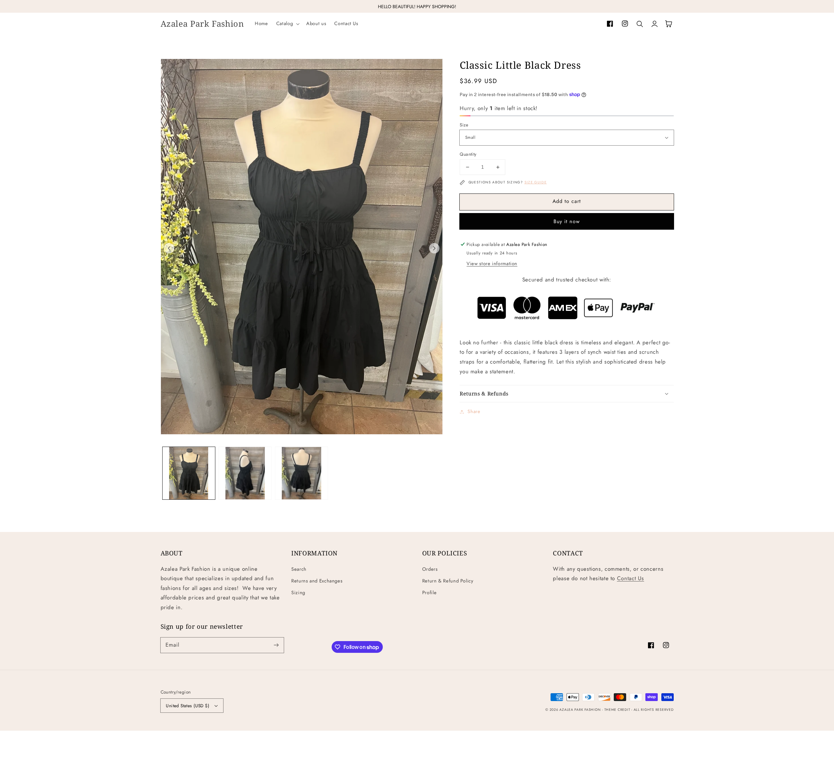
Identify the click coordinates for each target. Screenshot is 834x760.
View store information (492, 263)
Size (464, 125)
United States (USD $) (187, 705)
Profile (429, 592)
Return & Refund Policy (447, 580)
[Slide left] (169, 248)
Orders (430, 569)
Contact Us (630, 578)
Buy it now (567, 221)
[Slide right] (434, 248)
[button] (287, 24)
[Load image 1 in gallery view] (188, 473)
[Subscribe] (275, 645)
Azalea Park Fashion (579, 709)
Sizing (298, 592)
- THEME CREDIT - (618, 709)
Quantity (468, 154)
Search (299, 569)
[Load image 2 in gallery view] (245, 473)
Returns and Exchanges (316, 580)
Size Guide (536, 182)
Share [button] (473, 411)
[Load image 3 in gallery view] (301, 473)
